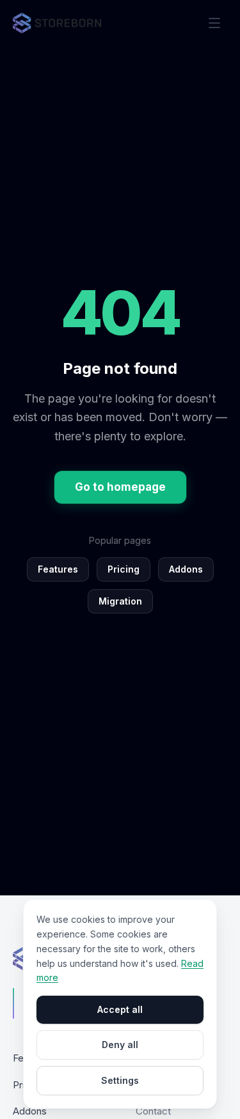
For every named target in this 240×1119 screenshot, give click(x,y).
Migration (120, 601)
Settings (120, 1080)
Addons (186, 569)
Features (58, 569)
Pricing (124, 569)
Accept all (120, 1009)
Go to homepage (120, 487)
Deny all (120, 1044)
